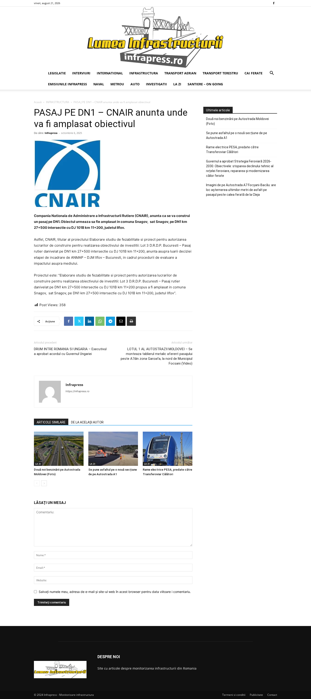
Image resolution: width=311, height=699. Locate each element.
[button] (271, 73)
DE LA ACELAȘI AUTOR (87, 422)
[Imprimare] (131, 321)
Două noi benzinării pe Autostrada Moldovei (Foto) (237, 121)
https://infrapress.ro (77, 391)
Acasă (38, 102)
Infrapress (51, 133)
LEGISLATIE (57, 73)
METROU (117, 84)
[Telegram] (110, 321)
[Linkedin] (89, 321)
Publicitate (256, 695)
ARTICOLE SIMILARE (51, 422)
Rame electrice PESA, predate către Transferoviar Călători (232, 149)
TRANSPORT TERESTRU (220, 73)
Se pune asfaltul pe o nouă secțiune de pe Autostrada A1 (236, 135)
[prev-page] (37, 483)
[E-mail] (120, 321)
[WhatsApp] (100, 321)
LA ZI (177, 84)
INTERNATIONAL (110, 73)
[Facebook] (273, 3)
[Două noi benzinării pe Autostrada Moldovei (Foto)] (59, 449)
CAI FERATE (254, 73)
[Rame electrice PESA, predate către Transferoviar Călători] (167, 449)
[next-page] (44, 483)
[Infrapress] (155, 37)
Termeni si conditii (233, 695)
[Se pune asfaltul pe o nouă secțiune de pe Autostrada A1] (113, 449)
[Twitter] (79, 321)
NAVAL (98, 84)
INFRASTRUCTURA (143, 73)
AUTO (135, 84)
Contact (272, 695)
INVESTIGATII (156, 84)
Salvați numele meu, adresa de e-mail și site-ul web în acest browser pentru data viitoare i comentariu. (115, 592)
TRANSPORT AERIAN (180, 73)
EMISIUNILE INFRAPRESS (67, 84)
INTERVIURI (81, 73)
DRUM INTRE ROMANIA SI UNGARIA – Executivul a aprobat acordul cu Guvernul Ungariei (70, 351)
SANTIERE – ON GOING (205, 84)
